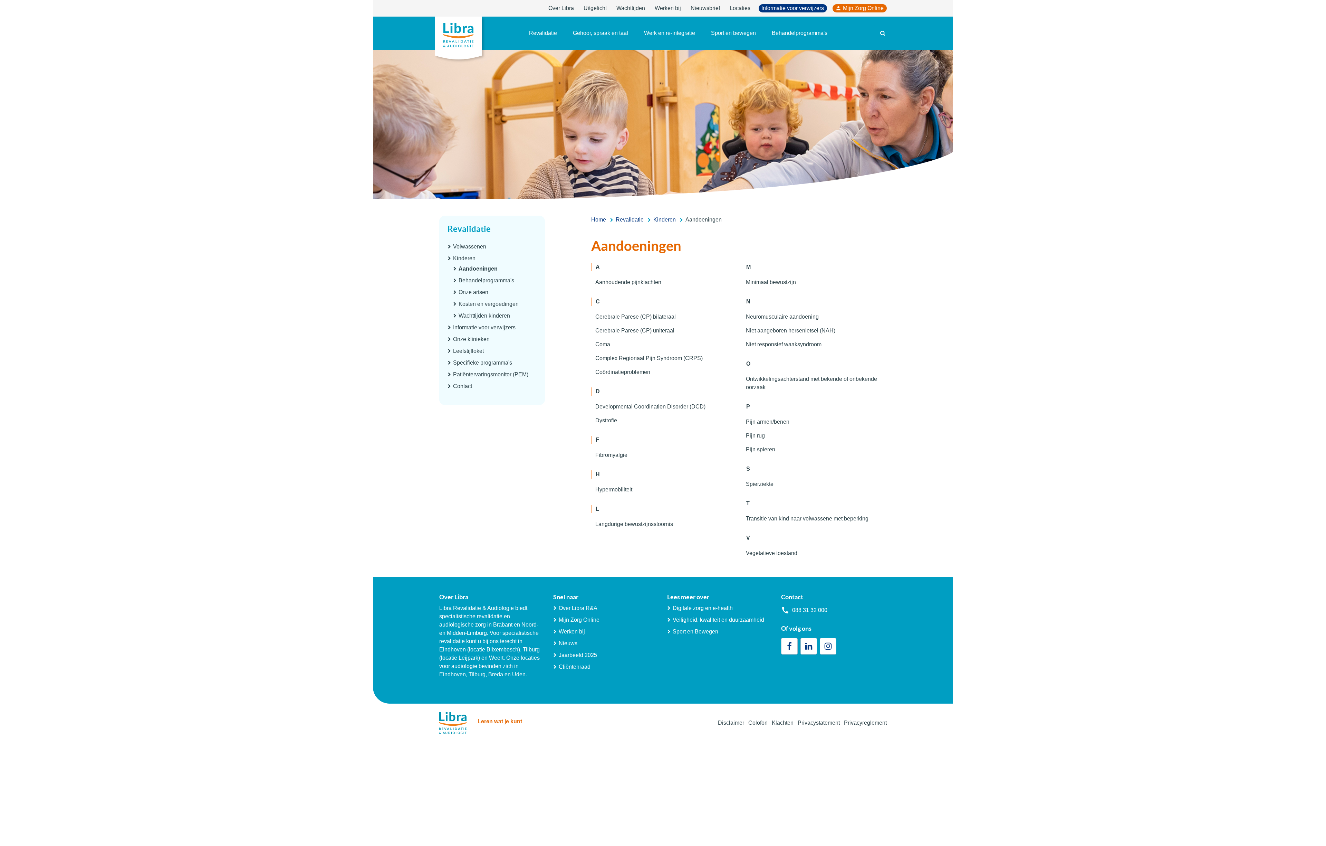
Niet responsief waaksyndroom (783, 344)
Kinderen (464, 258)
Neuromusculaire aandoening (782, 317)
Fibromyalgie (611, 455)
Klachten (783, 723)
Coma (602, 344)
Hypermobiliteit (613, 489)
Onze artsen (473, 292)
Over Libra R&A (578, 608)
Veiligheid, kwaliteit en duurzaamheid (718, 620)
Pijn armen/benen (767, 422)
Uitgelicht (595, 8)
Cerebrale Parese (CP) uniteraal (634, 330)
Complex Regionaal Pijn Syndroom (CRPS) (649, 358)
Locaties (740, 8)
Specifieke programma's (482, 363)
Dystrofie (606, 420)
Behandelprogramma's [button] (799, 33)
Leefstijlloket (468, 351)
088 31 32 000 (809, 610)
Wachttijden (630, 8)
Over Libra (561, 8)
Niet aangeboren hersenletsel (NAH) (790, 330)
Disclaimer (731, 723)
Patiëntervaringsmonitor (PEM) (490, 374)
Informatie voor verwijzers (792, 8)
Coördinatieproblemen (622, 372)
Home (598, 220)
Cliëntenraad (574, 667)
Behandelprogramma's (486, 280)
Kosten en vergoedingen (489, 304)
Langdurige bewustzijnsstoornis (634, 524)
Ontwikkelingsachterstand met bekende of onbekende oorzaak (811, 383)
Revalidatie (469, 229)
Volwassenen (469, 247)
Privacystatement (819, 723)
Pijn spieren (760, 449)
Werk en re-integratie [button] (669, 33)
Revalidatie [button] (543, 33)
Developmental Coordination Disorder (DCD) (650, 407)
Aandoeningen (478, 269)
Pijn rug (755, 436)
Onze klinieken (471, 339)
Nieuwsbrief (705, 8)
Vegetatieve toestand (771, 553)
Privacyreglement (865, 723)
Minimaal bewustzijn (771, 282)
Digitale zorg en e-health (703, 608)
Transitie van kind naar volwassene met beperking (807, 518)
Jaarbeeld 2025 (578, 655)
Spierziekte (760, 484)
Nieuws (568, 643)
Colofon (758, 723)
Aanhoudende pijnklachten (628, 282)
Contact (462, 386)
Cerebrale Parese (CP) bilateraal (635, 317)
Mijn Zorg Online (863, 8)
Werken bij (668, 8)
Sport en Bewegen (695, 631)
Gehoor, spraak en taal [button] (600, 33)
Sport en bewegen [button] (733, 33)
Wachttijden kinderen (484, 316)
